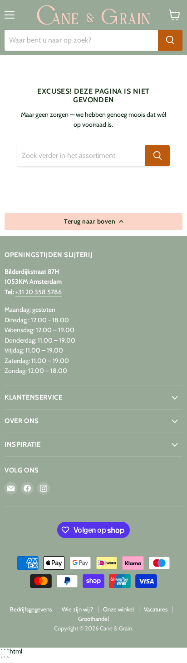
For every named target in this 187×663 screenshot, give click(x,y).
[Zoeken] (170, 40)
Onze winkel (118, 609)
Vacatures (155, 609)
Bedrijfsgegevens (31, 609)
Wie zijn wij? (77, 609)
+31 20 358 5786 (38, 292)
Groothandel (93, 618)
